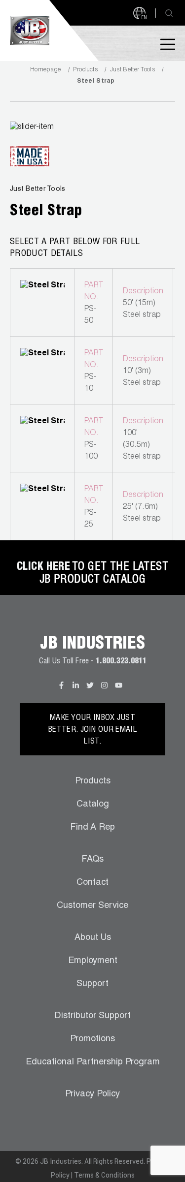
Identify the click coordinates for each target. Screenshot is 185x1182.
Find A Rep (92, 827)
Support (92, 984)
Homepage (45, 70)
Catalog (92, 804)
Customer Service (92, 906)
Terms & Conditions (104, 1175)
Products (85, 70)
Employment (92, 961)
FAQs (92, 859)
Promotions (92, 1039)
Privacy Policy (92, 1094)
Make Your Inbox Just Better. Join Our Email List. (92, 730)
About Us (92, 937)
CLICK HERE (43, 567)
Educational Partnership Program (93, 1062)
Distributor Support (93, 1016)
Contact (92, 882)
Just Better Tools (132, 70)
